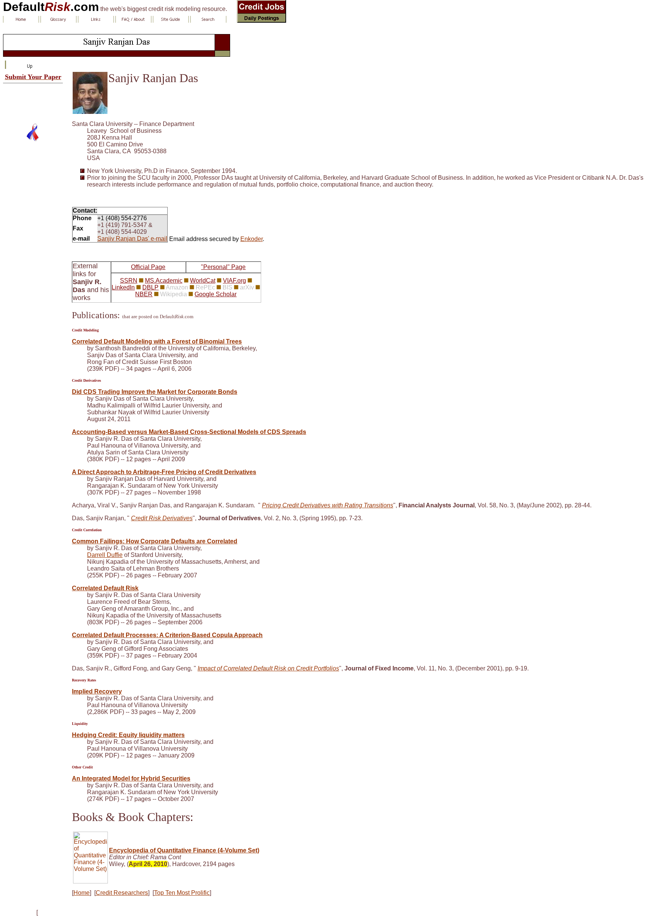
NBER (144, 294)
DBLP (150, 287)
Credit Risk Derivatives (162, 518)
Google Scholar (216, 294)
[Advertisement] (33, 100)
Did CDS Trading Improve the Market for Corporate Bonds (154, 392)
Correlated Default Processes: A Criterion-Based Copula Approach (167, 635)
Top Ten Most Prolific (182, 893)
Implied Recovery (97, 691)
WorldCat (202, 280)
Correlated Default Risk (105, 588)
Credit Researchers (122, 893)
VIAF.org (234, 280)
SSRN (128, 280)
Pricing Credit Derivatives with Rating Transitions (327, 505)
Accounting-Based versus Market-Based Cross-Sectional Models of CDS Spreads (189, 432)
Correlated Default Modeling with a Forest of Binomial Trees (157, 341)
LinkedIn (123, 287)
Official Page (148, 267)
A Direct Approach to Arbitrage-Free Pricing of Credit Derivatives (164, 472)
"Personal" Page (223, 267)
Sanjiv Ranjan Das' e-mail (132, 238)
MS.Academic (163, 280)
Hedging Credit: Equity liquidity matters (128, 735)
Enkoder (251, 239)
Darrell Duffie (105, 555)
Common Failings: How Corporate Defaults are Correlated (154, 541)
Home (81, 893)
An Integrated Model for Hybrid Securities (131, 778)
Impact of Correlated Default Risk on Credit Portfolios (268, 668)
